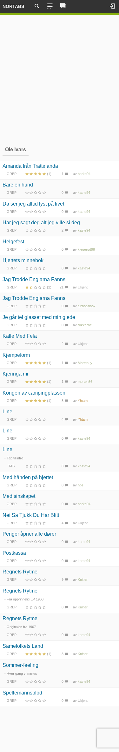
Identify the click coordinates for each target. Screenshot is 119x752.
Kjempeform (16, 355)
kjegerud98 (86, 249)
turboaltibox (87, 306)
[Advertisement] (59, 79)
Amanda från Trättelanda (30, 166)
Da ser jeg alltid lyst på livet (33, 204)
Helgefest (13, 241)
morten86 (85, 381)
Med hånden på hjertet (28, 477)
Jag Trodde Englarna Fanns (34, 279)
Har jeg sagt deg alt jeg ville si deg (41, 222)
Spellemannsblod (22, 692)
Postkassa (14, 553)
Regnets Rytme (20, 571)
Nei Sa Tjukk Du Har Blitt (31, 515)
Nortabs (13, 6)
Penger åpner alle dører (29, 534)
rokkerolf (84, 325)
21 (61, 287)
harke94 (84, 174)
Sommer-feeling (20, 665)
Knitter (83, 579)
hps (80, 485)
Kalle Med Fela (20, 336)
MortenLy (85, 363)
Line (7, 411)
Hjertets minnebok (23, 260)
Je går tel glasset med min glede (39, 317)
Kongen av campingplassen (34, 393)
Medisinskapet (19, 496)
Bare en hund (18, 184)
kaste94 (84, 192)
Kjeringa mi (15, 373)
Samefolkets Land (23, 646)
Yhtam (83, 401)
